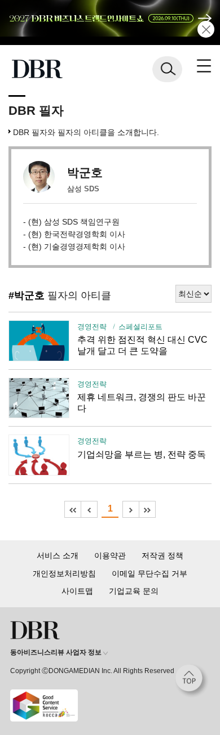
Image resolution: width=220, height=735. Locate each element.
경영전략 (92, 327)
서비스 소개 (57, 555)
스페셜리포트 (140, 327)
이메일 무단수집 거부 (149, 573)
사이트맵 (77, 590)
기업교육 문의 (134, 590)
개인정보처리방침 (64, 573)
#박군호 (26, 295)
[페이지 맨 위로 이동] (191, 681)
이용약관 (110, 555)
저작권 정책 (162, 555)
